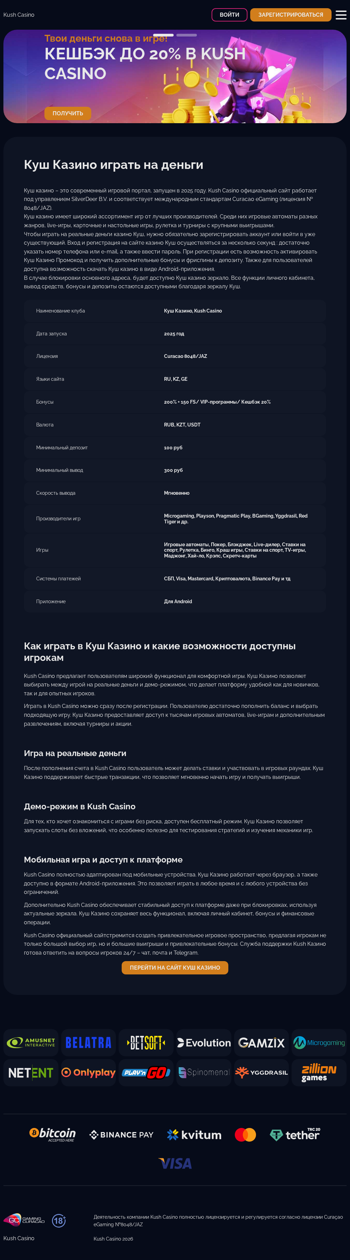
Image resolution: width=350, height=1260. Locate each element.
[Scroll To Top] (328, 1242)
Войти (229, 15)
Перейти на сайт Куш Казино (175, 968)
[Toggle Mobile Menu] (341, 15)
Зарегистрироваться (290, 15)
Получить (68, 113)
